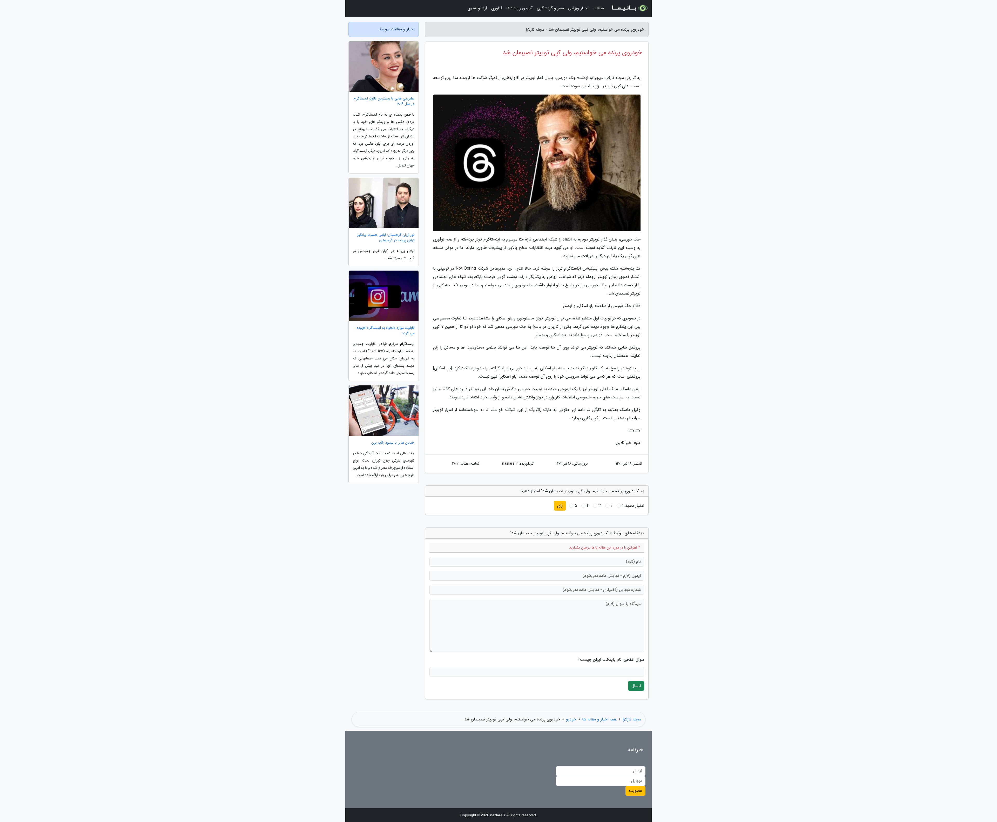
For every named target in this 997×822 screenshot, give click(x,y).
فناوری (496, 8)
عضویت (635, 790)
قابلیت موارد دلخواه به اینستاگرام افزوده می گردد (385, 330)
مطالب (598, 8)
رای (560, 505)
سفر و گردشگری (550, 8)
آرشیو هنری (477, 8)
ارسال (636, 686)
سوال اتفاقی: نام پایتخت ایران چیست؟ (611, 660)
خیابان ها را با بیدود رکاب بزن (392, 442)
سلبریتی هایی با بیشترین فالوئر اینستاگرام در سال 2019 (384, 101)
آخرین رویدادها (519, 8)
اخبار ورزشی (578, 8)
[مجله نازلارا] (629, 8)
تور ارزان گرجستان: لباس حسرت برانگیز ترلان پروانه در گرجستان (385, 237)
